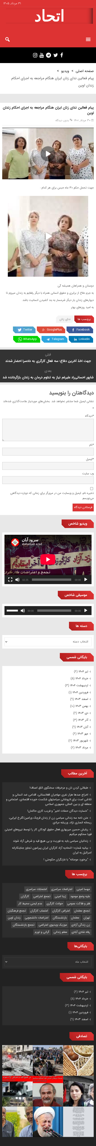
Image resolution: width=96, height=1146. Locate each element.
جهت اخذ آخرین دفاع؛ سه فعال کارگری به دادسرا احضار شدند (48, 361)
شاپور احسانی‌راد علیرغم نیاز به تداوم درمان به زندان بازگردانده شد (48, 377)
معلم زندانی (60, 932)
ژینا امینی (60, 896)
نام (91, 445)
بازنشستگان (60, 917)
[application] (48, 559)
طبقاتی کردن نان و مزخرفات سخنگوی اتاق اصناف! (59, 787)
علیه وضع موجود (80, 896)
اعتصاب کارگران (39, 910)
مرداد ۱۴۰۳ (81, 747)
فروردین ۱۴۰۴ (80, 692)
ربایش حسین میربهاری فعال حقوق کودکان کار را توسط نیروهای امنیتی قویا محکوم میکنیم (48, 832)
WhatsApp (30, 339)
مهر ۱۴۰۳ (82, 733)
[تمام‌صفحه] (10, 579)
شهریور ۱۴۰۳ (80, 740)
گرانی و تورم (42, 932)
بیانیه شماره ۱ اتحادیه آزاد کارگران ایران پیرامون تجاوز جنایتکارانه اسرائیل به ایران (52, 850)
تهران (86, 917)
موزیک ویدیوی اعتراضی (53, 924)
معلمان (75, 917)
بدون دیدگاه (62, 120)
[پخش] (85, 579)
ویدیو (65, 71)
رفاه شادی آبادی (80, 932)
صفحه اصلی (85, 71)
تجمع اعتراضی (41, 896)
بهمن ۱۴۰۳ (81, 706)
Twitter (27, 329)
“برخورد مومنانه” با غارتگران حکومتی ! (66, 859)
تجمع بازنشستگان (23, 924)
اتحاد (49, 16)
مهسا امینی (83, 889)
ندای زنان (65, 319)
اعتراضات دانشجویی (36, 917)
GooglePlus (54, 329)
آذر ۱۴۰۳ (83, 720)
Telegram (58, 339)
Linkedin (84, 339)
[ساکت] (17, 579)
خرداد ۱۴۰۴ (81, 678)
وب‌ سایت (88, 473)
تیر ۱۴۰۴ (83, 671)
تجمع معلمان (82, 910)
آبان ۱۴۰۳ (82, 727)
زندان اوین (14, 917)
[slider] (13, 610)
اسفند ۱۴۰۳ (81, 699)
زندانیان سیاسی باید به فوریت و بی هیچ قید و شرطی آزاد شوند (50, 841)
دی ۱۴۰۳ (83, 713)
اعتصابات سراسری (36, 889)
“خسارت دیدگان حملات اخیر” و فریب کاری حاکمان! (57, 811)
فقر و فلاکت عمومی (78, 903)
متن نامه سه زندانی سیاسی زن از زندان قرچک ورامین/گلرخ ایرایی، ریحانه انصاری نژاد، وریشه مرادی (50, 820)
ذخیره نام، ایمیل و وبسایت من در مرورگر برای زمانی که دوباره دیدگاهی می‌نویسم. (52, 496)
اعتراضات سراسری (61, 889)
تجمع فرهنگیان (17, 910)
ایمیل (90, 459)
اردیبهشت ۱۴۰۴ (79, 685)
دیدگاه (89, 416)
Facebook (83, 329)
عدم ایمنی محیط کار (30, 903)
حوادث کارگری (54, 903)
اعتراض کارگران (61, 910)
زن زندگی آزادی (80, 924)
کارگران (25, 896)
